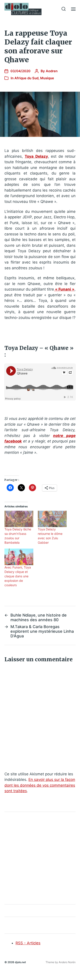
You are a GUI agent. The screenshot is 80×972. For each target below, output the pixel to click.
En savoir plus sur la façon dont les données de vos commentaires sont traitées (39, 785)
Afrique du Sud (26, 78)
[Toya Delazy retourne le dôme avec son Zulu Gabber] (52, 519)
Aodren (52, 71)
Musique (47, 78)
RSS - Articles (28, 943)
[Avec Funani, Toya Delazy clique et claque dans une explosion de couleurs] (18, 557)
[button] (63, 9)
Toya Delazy (36, 156)
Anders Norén (67, 962)
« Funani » (64, 289)
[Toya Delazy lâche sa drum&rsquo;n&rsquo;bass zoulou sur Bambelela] (18, 519)
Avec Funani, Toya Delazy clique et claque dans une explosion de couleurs (17, 576)
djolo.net (20, 962)
